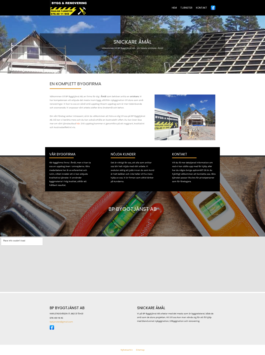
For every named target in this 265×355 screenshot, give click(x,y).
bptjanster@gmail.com (61, 321)
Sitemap (140, 349)
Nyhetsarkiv (127, 349)
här (78, 123)
